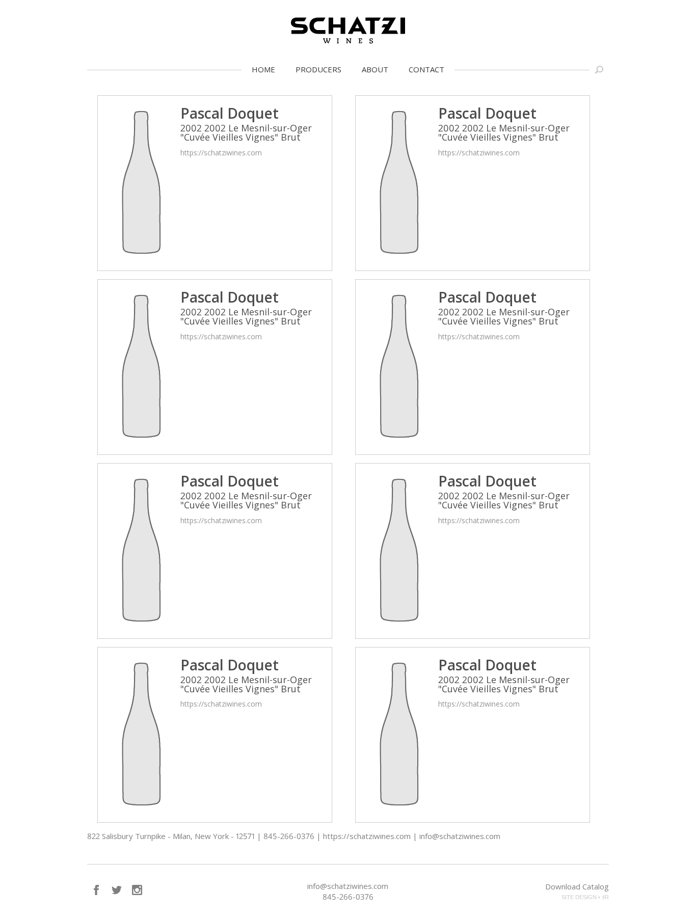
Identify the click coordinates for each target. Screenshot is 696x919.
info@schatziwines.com (347, 886)
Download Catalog (577, 886)
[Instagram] (137, 890)
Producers (318, 69)
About (375, 69)
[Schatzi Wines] (348, 30)
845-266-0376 (348, 896)
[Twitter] (117, 890)
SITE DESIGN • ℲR (585, 897)
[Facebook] (96, 890)
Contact (426, 69)
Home (263, 69)
